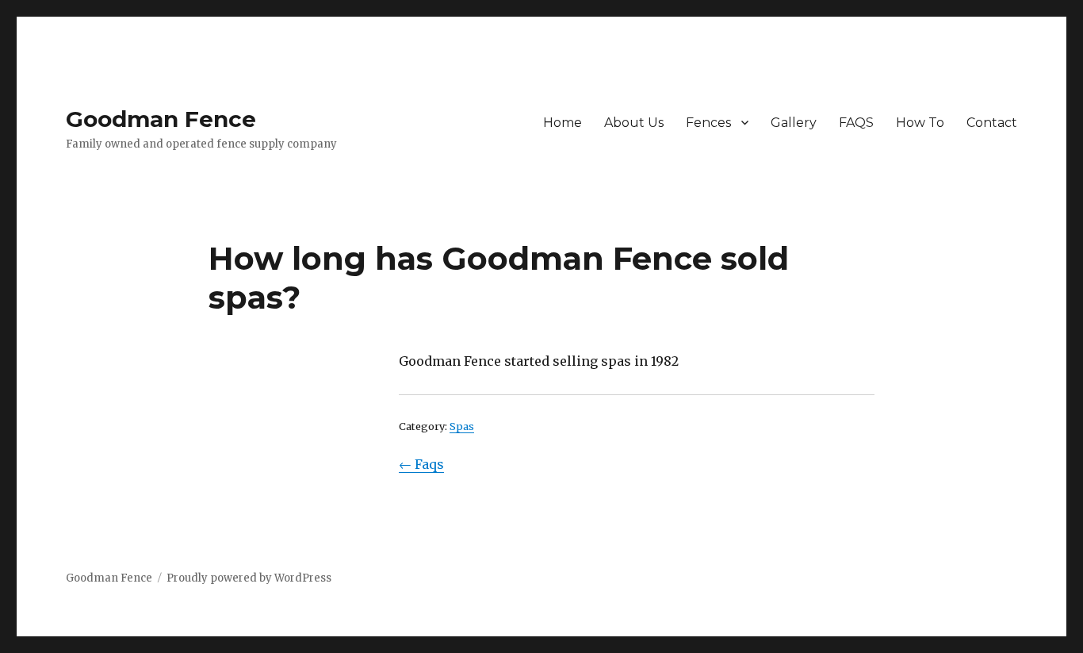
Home (562, 122)
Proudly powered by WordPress (248, 578)
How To (920, 122)
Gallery (794, 122)
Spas (462, 426)
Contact (991, 122)
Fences (708, 122)
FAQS (856, 122)
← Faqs (421, 464)
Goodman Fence (161, 119)
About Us (634, 122)
